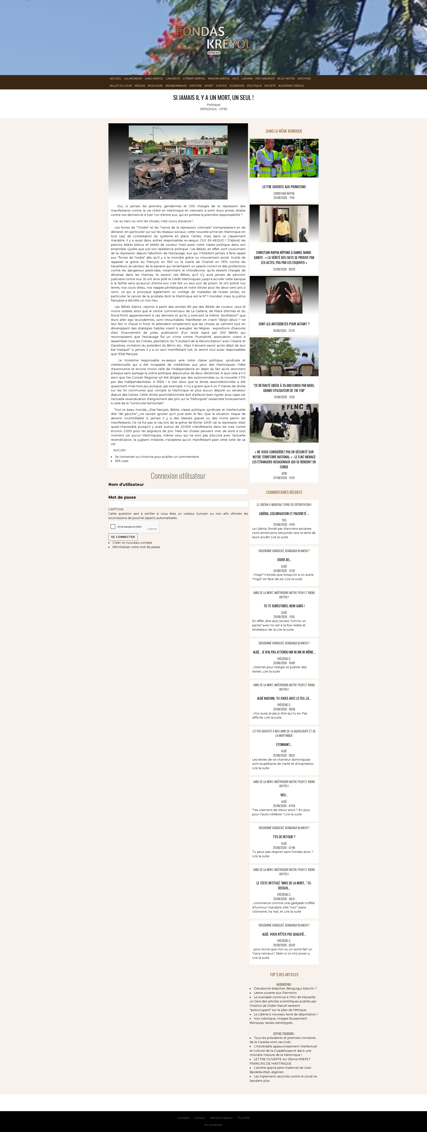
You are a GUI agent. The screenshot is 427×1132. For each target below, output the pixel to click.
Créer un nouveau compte (132, 543)
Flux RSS (244, 1117)
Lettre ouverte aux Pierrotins (284, 186)
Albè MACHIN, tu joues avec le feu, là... (284, 698)
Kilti (236, 78)
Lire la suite (279, 537)
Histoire (195, 85)
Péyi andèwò (265, 78)
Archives (304, 78)
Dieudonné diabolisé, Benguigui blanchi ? (285, 988)
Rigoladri (155, 85)
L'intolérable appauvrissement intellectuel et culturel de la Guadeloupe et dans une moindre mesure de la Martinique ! (283, 1051)
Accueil (115, 78)
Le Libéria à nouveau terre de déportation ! (286, 1014)
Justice (221, 85)
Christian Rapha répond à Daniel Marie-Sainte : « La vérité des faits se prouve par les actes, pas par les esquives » (284, 257)
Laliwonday (133, 78)
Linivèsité (173, 78)
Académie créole (291, 85)
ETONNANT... (284, 744)
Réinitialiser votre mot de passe (136, 547)
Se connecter (125, 457)
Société (270, 85)
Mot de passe (122, 497)
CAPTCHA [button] (115, 509)
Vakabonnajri (176, 85)
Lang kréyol (154, 78)
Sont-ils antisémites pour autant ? (284, 323)
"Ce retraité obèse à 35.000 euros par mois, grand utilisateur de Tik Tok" (284, 388)
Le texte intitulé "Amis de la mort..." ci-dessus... (284, 885)
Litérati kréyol (194, 78)
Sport (208, 85)
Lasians (247, 78)
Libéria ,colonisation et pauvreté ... (284, 513)
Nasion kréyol (219, 78)
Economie (237, 85)
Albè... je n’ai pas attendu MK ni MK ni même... (284, 652)
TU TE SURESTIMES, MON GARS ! (284, 605)
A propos (183, 1117)
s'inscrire (146, 457)
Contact (199, 1117)
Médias (140, 85)
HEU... (284, 794)
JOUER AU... (284, 559)
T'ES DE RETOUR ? (284, 836)
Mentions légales (221, 1117)
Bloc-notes (286, 78)
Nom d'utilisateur (126, 484)
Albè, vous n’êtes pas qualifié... (284, 934)
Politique (254, 85)
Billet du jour (121, 85)
